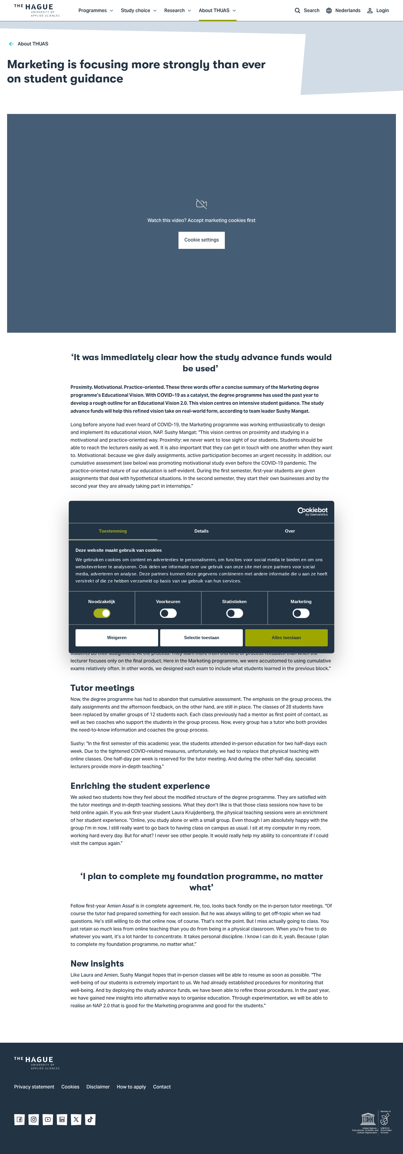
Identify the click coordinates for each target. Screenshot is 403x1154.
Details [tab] (201, 530)
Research (174, 13)
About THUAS (214, 13)
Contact (162, 1087)
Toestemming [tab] (113, 530)
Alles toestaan (286, 637)
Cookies (70, 1087)
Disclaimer (98, 1087)
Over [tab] (290, 530)
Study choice (135, 13)
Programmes (92, 13)
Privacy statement (34, 1087)
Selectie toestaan (201, 637)
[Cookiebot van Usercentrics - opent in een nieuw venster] (302, 511)
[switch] (168, 613)
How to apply (131, 1087)
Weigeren (117, 637)
